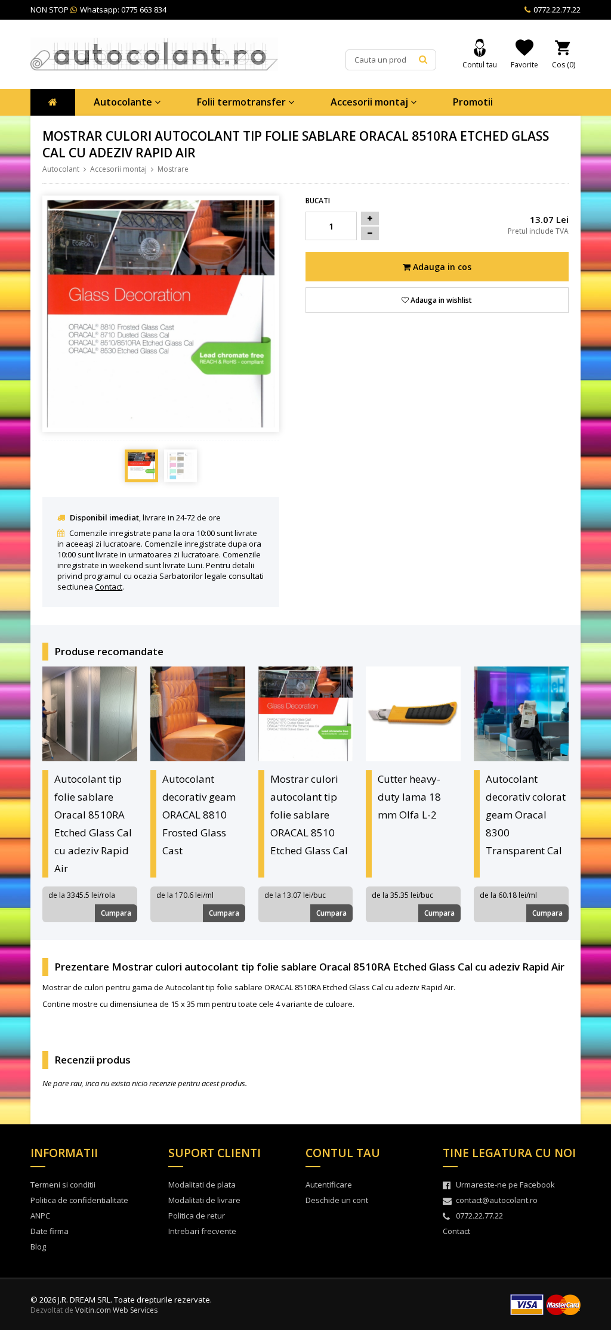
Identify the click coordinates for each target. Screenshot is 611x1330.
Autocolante (124, 101)
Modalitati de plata (202, 1184)
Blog (38, 1246)
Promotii (473, 101)
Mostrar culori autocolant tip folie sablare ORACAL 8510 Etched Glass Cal (309, 814)
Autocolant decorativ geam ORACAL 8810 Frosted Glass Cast (199, 814)
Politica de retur (196, 1215)
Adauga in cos (441, 266)
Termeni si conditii (62, 1184)
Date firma (49, 1231)
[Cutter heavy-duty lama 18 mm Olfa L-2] (413, 713)
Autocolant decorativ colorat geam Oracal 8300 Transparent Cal (526, 814)
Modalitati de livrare (204, 1200)
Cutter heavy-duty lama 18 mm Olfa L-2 (409, 796)
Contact (108, 586)
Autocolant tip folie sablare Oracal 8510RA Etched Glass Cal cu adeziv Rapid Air (93, 823)
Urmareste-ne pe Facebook (505, 1184)
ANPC (40, 1215)
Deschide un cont (337, 1200)
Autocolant (60, 169)
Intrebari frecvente (202, 1231)
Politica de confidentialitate (79, 1200)
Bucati (318, 201)
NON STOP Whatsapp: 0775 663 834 (98, 9)
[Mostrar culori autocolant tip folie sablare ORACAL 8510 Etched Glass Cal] (305, 713)
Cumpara (116, 913)
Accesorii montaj (371, 101)
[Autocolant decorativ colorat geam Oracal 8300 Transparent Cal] (521, 713)
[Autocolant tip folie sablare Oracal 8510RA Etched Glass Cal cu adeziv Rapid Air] (89, 713)
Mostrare (173, 169)
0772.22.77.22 (556, 9)
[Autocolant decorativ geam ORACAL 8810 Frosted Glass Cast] (197, 713)
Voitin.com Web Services (116, 1310)
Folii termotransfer (242, 101)
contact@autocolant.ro (497, 1200)
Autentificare (329, 1184)
